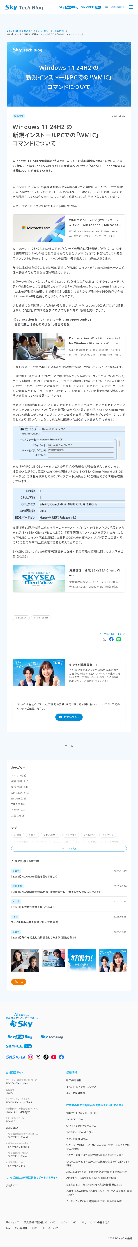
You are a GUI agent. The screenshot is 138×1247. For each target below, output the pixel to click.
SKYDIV (109, 835)
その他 (16, 870)
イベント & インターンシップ (81, 1086)
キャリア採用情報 (75, 1093)
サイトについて (68, 1222)
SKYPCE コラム (74, 1119)
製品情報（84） (19, 787)
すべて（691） (19, 775)
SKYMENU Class (18, 1154)
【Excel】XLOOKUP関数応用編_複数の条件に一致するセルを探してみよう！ (55, 891)
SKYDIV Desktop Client (19, 1101)
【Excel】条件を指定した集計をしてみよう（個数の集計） (44, 937)
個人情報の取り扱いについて (39, 1222)
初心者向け (52, 835)
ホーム (69, 746)
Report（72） (19, 798)
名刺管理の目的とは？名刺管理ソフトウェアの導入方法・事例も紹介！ (99, 1192)
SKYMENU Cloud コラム (79, 1132)
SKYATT (15, 1120)
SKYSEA (22, 617)
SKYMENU (12, 1127)
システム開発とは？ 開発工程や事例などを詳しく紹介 (95, 1155)
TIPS (15, 916)
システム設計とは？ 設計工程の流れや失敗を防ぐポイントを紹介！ (98, 1163)
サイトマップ (12, 1222)
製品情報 (19, 115)
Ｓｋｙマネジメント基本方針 (95, 1222)
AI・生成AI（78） (20, 792)
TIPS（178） (18, 804)
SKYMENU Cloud (23, 1135)
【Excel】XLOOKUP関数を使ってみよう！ (35, 876)
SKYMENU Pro (18, 1164)
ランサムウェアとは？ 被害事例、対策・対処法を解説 (94, 1201)
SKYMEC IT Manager (22, 1110)
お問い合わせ (118, 7)
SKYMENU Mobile (20, 1145)
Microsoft (42, 617)
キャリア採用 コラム (77, 1138)
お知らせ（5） (18, 815)
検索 (106, 7)
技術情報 (17, 886)
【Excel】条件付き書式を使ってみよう (33, 907)
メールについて (50, 1228)
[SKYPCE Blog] (91, 7)
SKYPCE (90, 835)
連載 (19, 835)
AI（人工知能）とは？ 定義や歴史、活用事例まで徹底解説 (96, 1171)
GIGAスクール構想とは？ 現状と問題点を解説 (91, 1178)
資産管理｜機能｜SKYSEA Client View (94, 572)
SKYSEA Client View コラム (81, 1126)
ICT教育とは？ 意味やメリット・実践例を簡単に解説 (93, 1184)
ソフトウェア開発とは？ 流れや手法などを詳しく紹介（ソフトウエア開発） (98, 1147)
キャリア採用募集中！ (83, 665)
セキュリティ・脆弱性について (21, 1228)
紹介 (33, 835)
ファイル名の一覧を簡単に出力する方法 (34, 922)
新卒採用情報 (73, 1080)
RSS (21, 981)
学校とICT (11, 1185)
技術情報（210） (20, 781)
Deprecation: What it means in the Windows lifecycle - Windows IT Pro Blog (94, 341)
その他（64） (18, 810)
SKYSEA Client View (21, 1082)
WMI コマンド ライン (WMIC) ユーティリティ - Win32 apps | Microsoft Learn (94, 222)
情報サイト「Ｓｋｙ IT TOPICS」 (82, 1113)
